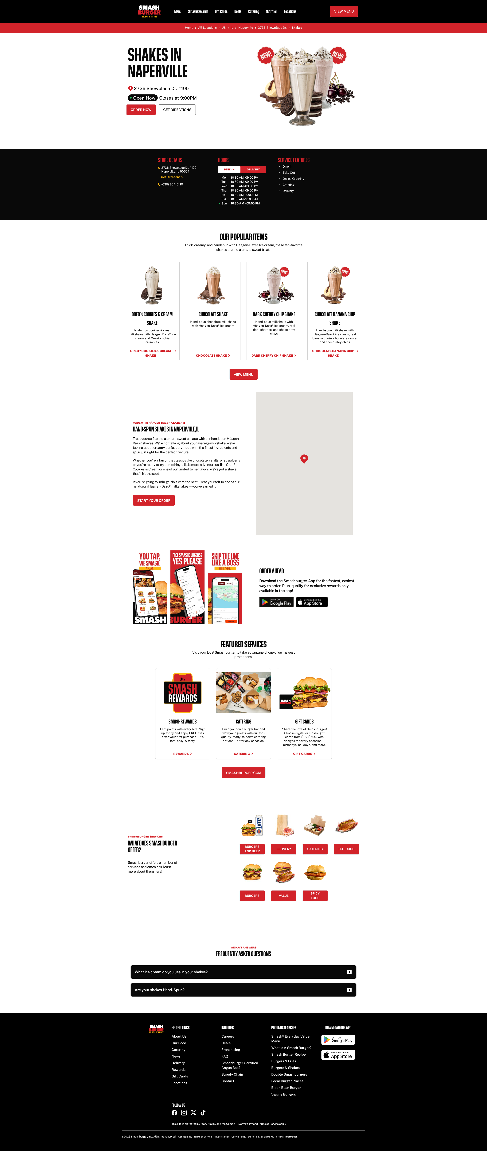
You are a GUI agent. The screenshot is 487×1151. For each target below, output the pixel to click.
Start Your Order (153, 501)
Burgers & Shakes (285, 1068)
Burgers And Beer (252, 849)
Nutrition (271, 11)
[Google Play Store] (276, 602)
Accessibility (185, 1136)
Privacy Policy (244, 1123)
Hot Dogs (346, 849)
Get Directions (177, 110)
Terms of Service (268, 1123)
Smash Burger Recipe (288, 1054)
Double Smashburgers (289, 1074)
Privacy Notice (222, 1136)
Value (284, 896)
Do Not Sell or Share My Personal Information (273, 1136)
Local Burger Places (287, 1081)
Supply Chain (232, 1074)
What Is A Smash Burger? (291, 1048)
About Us (179, 1036)
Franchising (230, 1050)
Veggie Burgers (283, 1094)
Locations (290, 11)
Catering (253, 11)
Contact (227, 1081)
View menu (243, 375)
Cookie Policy (239, 1136)
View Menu (344, 11)
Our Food (179, 1043)
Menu (177, 11)
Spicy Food (315, 896)
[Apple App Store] (311, 602)
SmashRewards (198, 11)
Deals (237, 11)
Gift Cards (221, 11)
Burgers (252, 896)
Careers (227, 1036)
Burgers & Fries (283, 1061)
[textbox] (243, 246)
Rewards (178, 1070)
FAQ (224, 1056)
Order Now (141, 110)
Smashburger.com (243, 773)
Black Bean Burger (286, 1088)
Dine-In (229, 169)
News (176, 1056)
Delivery (253, 169)
